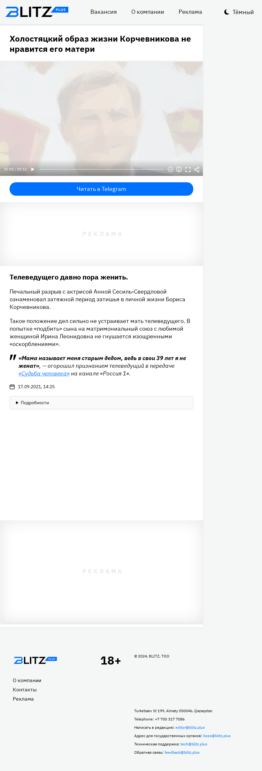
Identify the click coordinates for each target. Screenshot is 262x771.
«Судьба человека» (44, 373)
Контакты (25, 689)
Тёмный (243, 12)
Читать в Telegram (101, 189)
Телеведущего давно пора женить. (69, 276)
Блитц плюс (37, 12)
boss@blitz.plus (217, 735)
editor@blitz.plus (190, 727)
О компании (147, 11)
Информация (178, 169)
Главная (35, 660)
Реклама (190, 11)
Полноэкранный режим (187, 169)
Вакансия (103, 11)
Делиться (196, 169)
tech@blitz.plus (194, 744)
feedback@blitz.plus (182, 752)
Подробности (35, 402)
